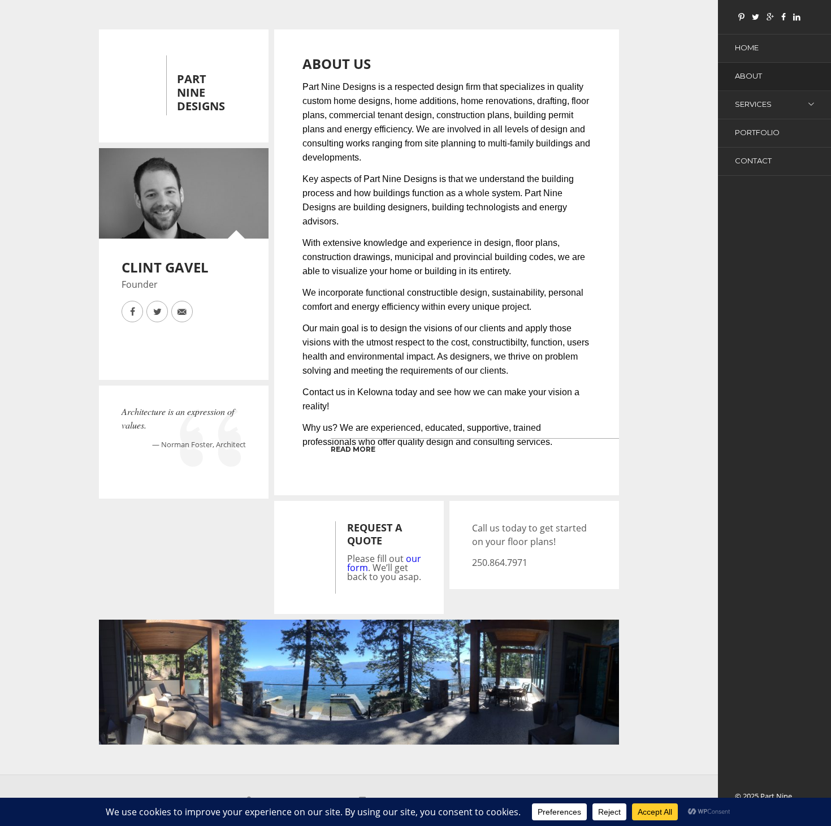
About (748, 75)
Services (753, 104)
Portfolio (757, 132)
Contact (753, 160)
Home (747, 47)
